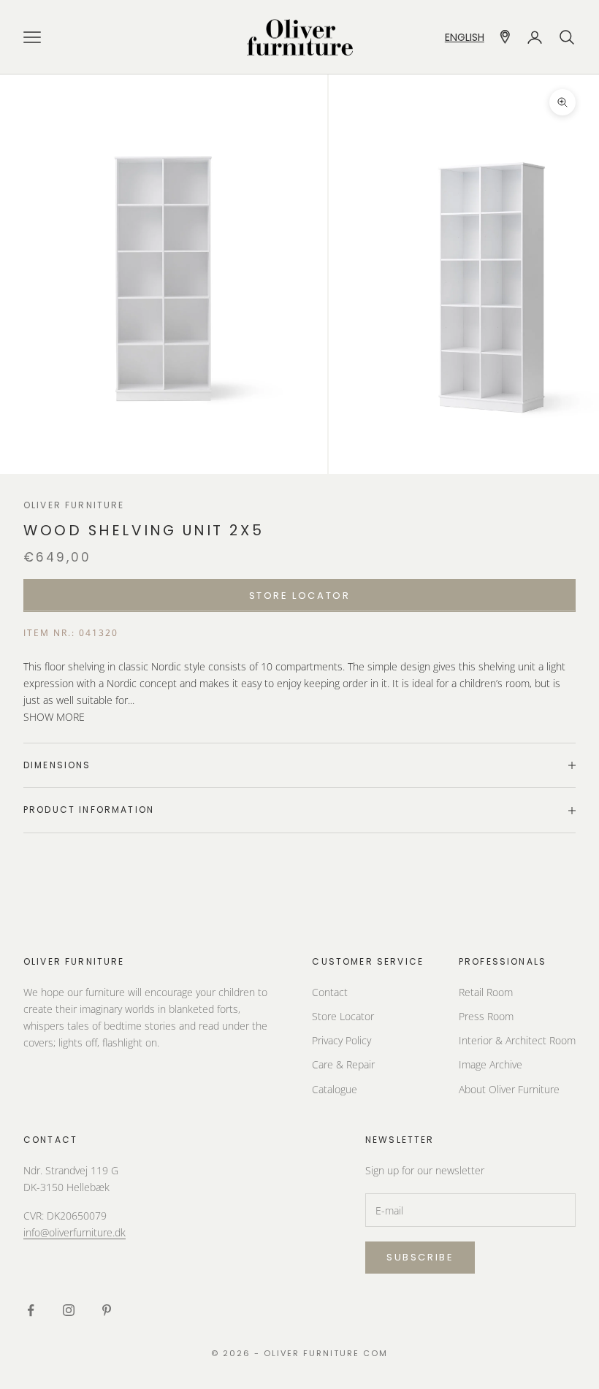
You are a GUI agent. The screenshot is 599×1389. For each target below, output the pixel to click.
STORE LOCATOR (300, 595)
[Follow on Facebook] (30, 1310)
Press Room (486, 1016)
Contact (330, 992)
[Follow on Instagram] (68, 1310)
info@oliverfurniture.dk (74, 1232)
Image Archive (490, 1064)
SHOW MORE (54, 717)
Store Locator (343, 1016)
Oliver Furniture (74, 505)
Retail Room (486, 992)
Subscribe (420, 1257)
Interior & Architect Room (517, 1040)
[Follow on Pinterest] (106, 1310)
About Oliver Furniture (509, 1089)
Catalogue (334, 1089)
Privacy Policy (341, 1040)
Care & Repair (343, 1064)
